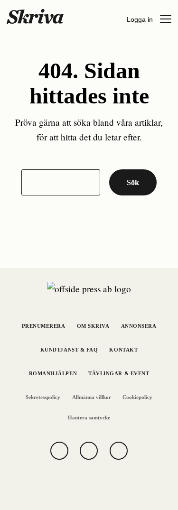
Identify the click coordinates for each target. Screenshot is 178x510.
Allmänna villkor (91, 397)
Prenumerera (44, 326)
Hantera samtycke (89, 417)
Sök (133, 182)
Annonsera (139, 326)
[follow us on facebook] (59, 451)
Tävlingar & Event (118, 373)
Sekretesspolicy (43, 397)
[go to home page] (35, 16)
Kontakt (123, 349)
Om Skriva (93, 326)
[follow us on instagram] (89, 451)
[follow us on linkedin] (119, 451)
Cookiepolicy (137, 397)
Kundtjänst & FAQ (69, 349)
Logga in (140, 19)
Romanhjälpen (53, 373)
